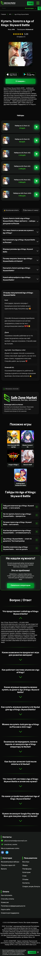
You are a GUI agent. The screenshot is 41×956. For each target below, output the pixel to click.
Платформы (27, 869)
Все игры (25, 862)
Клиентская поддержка (10, 913)
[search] (39, 8)
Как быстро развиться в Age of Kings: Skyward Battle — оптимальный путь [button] (17, 531)
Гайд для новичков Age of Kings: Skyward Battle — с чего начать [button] (18, 507)
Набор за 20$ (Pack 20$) (22, 166)
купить (36, 127)
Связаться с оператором (20, 585)
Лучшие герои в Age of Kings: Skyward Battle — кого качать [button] (17, 523)
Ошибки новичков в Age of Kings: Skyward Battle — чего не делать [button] (15, 548)
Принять (32, 952)
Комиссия (5, 902)
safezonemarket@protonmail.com (15, 841)
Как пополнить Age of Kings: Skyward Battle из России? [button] (19, 241)
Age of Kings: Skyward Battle (22, 14)
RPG (10, 14)
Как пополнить (6, 895)
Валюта (4, 869)
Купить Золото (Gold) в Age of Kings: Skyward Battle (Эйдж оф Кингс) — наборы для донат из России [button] (19, 221)
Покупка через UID (8, 865)
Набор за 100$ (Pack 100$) (22, 193)
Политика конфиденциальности (13, 906)
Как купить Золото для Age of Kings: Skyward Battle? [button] (16, 269)
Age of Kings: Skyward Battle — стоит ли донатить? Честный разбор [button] (17, 540)
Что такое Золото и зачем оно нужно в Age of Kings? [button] (18, 231)
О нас (24, 876)
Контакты (26, 883)
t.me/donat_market (10, 844)
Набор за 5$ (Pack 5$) (22, 139)
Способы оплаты (7, 899)
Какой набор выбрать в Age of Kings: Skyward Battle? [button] (17, 278)
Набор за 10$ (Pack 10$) (22, 153)
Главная (3, 14)
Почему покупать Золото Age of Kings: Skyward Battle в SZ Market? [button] (17, 259)
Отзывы (25, 879)
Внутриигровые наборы (10, 862)
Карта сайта (5, 910)
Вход (30, 3)
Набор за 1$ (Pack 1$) (22, 126)
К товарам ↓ (20, 81)
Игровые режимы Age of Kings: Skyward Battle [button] (18, 250)
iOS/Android (29, 30)
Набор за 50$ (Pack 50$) (22, 180)
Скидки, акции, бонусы (31, 887)
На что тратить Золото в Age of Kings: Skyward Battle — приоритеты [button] (17, 515)
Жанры (25, 865)
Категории (26, 872)
